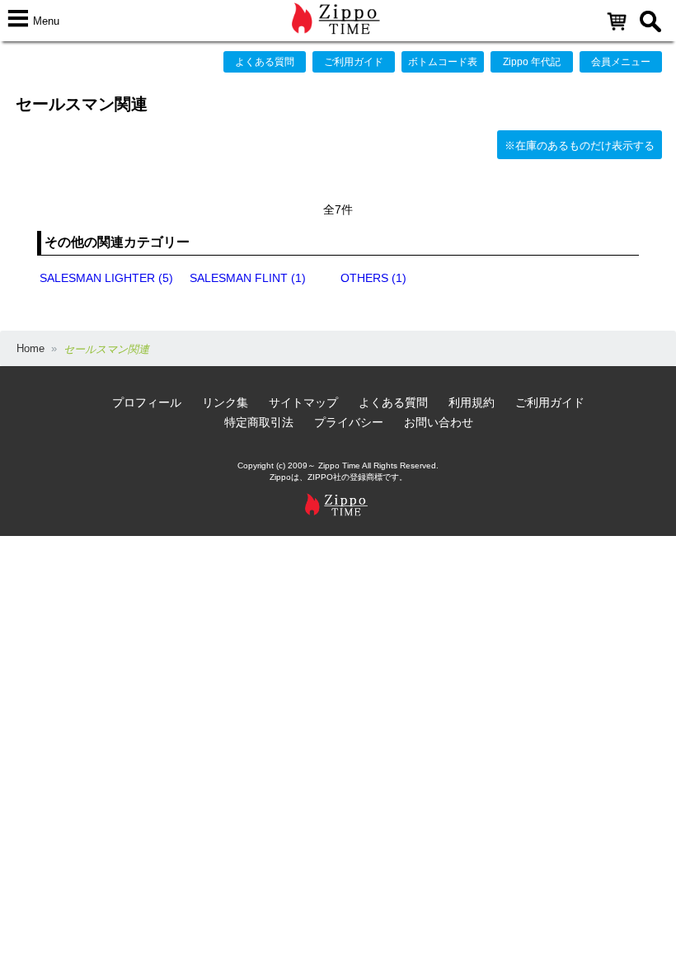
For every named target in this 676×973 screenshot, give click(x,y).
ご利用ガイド (353, 62)
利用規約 (471, 402)
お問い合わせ (438, 422)
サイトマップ (303, 402)
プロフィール (146, 402)
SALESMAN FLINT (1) (248, 277)
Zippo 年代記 (532, 62)
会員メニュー (620, 62)
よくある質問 (264, 62)
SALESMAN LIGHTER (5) (106, 277)
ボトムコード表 (442, 62)
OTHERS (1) (373, 277)
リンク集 (225, 402)
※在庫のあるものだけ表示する (580, 145)
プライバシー (348, 422)
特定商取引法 (258, 422)
